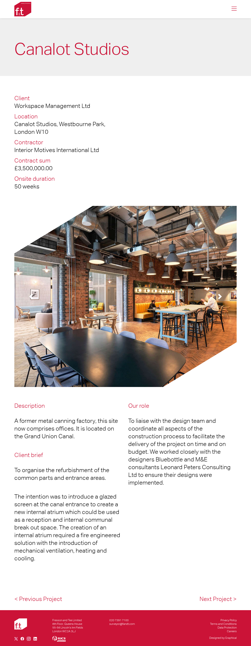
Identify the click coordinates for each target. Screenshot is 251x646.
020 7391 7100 (119, 620)
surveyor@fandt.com (122, 623)
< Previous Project (38, 599)
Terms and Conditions (223, 623)
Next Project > (218, 599)
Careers (232, 631)
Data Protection (227, 627)
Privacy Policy (228, 620)
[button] (31, 296)
